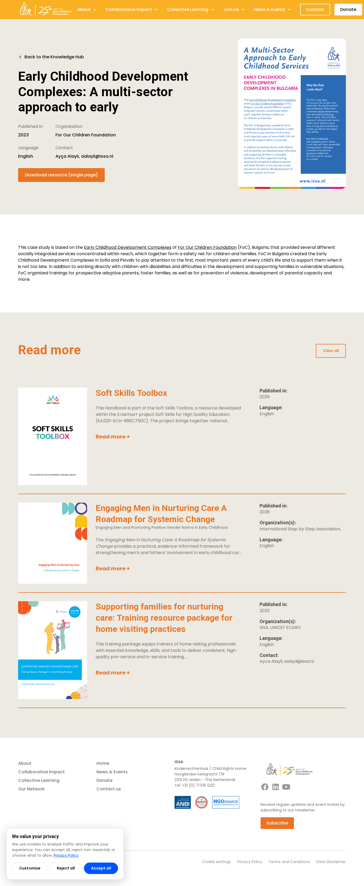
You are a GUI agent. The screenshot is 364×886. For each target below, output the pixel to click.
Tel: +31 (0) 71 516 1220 (195, 785)
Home (102, 763)
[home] (45, 9)
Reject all (66, 868)
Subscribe (277, 823)
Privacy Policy (249, 861)
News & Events (112, 772)
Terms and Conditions (289, 861)
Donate (348, 9)
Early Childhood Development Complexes (127, 247)
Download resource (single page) (61, 175)
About (24, 763)
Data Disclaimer (331, 861)
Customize (30, 868)
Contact (315, 9)
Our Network (31, 789)
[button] (87, 9)
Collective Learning (38, 780)
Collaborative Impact (41, 772)
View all (331, 351)
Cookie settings (216, 861)
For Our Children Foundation (207, 247)
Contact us (108, 789)
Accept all (101, 868)
